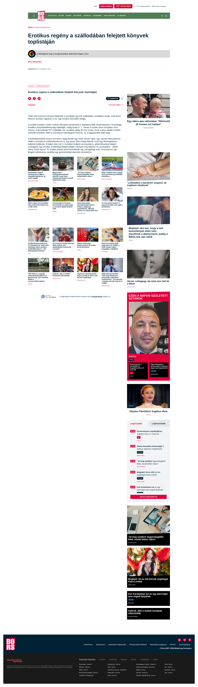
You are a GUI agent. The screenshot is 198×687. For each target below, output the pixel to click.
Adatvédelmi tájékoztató (117, 644)
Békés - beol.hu (83, 670)
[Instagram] (184, 639)
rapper (131, 359)
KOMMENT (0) (114, 98)
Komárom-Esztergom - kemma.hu (145, 667)
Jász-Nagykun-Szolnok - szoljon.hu (146, 664)
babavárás (154, 374)
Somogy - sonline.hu (142, 672)
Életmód (77, 15)
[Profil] (166, 15)
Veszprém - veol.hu (170, 670)
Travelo (87, 15)
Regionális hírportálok (87, 659)
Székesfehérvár (143, 6)
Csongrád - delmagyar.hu (86, 675)
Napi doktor (109, 15)
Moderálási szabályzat (158, 644)
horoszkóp (131, 287)
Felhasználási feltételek (138, 644)
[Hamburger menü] (32, 15)
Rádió (155, 659)
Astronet (97, 15)
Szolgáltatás (144, 659)
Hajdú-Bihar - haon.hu (114, 672)
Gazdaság (113, 659)
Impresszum (100, 644)
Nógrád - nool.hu (141, 670)
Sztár (61, 15)
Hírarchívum (88, 644)
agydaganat (141, 466)
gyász (148, 415)
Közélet (102, 659)
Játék (95, 6)
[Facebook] (34, 98)
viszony (129, 188)
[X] (29, 98)
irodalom (31, 86)
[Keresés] (162, 15)
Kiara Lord (140, 481)
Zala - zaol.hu (168, 672)
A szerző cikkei (114, 105)
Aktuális (52, 15)
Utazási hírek (45, 27)
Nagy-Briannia (35, 62)
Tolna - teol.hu (169, 664)
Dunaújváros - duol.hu (114, 664)
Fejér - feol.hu (111, 667)
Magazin (124, 659)
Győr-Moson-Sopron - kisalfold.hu (117, 670)
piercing (131, 603)
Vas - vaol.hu (168, 667)
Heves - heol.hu (112, 675)
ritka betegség (148, 128)
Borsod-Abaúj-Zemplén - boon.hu (88, 672)
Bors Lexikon (106, 6)
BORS (30, 27)
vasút (132, 376)
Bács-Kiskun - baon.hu (85, 664)
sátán (131, 240)
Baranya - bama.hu (84, 667)
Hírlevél (173, 644)
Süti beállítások (184, 645)
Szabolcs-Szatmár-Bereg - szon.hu (146, 675)
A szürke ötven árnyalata (42, 86)
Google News (97, 296)
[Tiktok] (179, 639)
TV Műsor (121, 15)
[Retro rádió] (117, 6)
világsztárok (132, 616)
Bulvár (133, 659)
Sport (68, 15)
